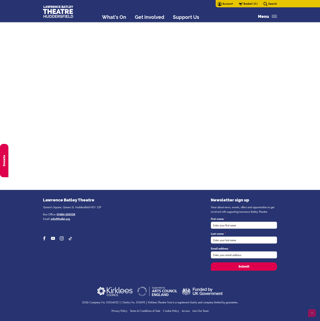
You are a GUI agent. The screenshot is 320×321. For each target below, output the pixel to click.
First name (218, 219)
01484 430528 (66, 214)
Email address (220, 248)
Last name (218, 234)
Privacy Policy (119, 311)
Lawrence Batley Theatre (68, 200)
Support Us (186, 17)
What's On (114, 17)
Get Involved (149, 17)
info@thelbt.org (60, 219)
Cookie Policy (171, 311)
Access (186, 311)
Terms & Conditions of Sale (145, 311)
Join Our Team (200, 311)
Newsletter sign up (230, 200)
